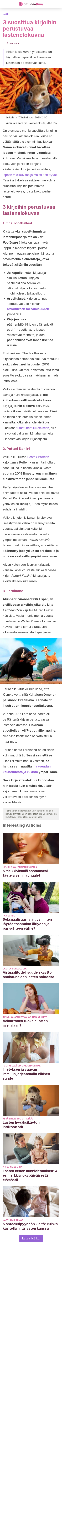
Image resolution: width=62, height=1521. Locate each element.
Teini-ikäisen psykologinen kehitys (25, 1017)
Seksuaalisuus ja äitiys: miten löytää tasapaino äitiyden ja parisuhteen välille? (27, 923)
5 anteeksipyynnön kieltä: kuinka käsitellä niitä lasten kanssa (30, 1226)
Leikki (6, 14)
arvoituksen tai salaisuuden (28, 309)
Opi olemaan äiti (13, 1167)
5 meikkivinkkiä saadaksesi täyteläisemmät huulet (25, 873)
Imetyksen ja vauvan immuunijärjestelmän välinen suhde (26, 1073)
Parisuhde (9, 915)
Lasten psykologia (15, 968)
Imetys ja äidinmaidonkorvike (22, 1065)
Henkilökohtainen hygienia (20, 867)
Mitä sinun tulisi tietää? (18, 1118)
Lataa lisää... (31, 1238)
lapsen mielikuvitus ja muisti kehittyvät (30, 175)
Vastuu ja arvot (13, 1220)
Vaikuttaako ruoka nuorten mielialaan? (25, 1023)
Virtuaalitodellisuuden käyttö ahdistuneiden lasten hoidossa (28, 974)
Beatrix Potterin (38, 457)
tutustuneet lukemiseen (32, 428)
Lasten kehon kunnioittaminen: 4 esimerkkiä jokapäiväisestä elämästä (30, 1175)
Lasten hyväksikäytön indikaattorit (21, 1124)
